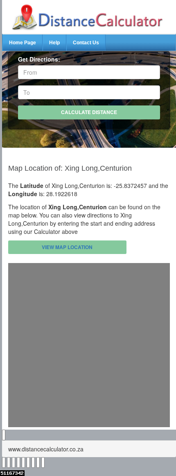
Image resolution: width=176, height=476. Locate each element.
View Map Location (67, 247)
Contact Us (86, 43)
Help (54, 43)
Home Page (22, 43)
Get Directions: (39, 59)
